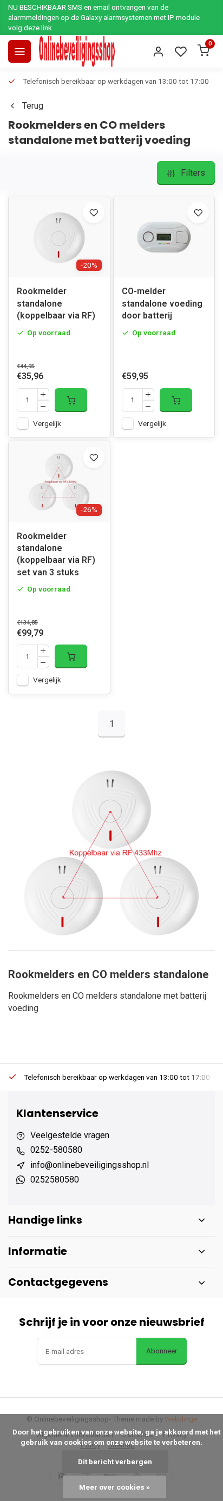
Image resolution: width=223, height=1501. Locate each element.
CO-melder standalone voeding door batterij (162, 303)
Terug (32, 106)
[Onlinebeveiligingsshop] (77, 51)
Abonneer (161, 1351)
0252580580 (54, 1179)
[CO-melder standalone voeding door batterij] (164, 236)
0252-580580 (56, 1150)
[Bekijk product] (71, 400)
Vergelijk (47, 423)
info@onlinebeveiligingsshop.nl (89, 1165)
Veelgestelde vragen (69, 1135)
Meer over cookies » (114, 1487)
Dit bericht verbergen (115, 1461)
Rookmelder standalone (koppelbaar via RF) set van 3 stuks (56, 554)
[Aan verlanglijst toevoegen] (93, 212)
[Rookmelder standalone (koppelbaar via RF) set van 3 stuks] (59, 481)
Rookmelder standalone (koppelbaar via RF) (56, 303)
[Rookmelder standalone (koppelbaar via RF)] (59, 236)
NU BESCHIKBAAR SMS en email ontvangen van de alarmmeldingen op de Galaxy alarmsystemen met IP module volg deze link (104, 17)
